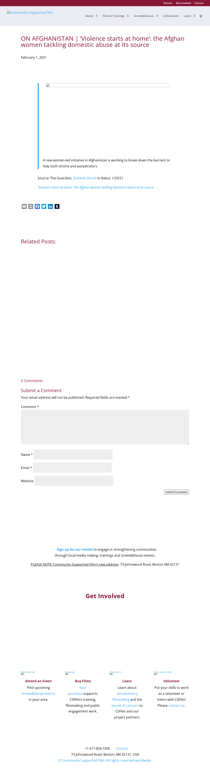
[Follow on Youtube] (101, 537)
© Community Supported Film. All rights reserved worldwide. (105, 760)
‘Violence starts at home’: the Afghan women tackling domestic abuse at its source (96, 187)
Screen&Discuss (144, 16)
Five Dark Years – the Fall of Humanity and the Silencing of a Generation (87, 256)
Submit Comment (176, 492)
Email (26, 468)
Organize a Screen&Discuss (164, 623)
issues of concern (125, 705)
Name (27, 454)
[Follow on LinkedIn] (109, 537)
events (38, 693)
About (89, 16)
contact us (176, 705)
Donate (167, 3)
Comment (30, 406)
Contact (199, 3)
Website (27, 481)
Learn (187, 16)
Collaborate (170, 16)
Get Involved (183, 3)
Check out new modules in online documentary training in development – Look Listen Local (104, 343)
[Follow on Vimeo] (92, 537)
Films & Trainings (113, 16)
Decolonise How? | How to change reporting (63, 303)
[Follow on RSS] (117, 537)
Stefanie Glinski (85, 178)
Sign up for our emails (75, 549)
